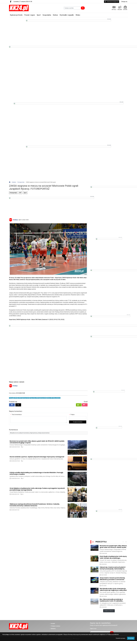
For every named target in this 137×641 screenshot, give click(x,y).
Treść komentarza (16, 414)
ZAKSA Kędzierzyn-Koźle (23, 397)
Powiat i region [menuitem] (29, 15)
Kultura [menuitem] (55, 15)
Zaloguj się (124, 1)
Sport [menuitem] (39, 15)
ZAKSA (15, 397)
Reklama (53, 628)
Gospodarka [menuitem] (47, 15)
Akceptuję (131, 638)
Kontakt (53, 623)
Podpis (72, 414)
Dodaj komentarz (77, 422)
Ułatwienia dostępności (112, 1)
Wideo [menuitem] (78, 15)
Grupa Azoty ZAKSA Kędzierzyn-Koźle (38, 397)
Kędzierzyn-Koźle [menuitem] (16, 15)
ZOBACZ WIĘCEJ (109, 611)
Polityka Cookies (55, 626)
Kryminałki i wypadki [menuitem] (67, 15)
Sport (25, 192)
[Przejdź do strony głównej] (23, 8)
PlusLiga (11, 397)
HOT (20, 192)
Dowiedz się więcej (120, 638)
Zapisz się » (93, 628)
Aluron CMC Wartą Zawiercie (53, 397)
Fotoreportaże (13, 192)
